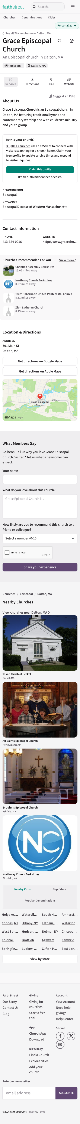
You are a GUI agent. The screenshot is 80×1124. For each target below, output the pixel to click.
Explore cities (38, 1061)
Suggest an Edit (63, 96)
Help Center (64, 1018)
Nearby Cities (22, 889)
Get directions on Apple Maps (40, 371)
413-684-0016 (12, 241)
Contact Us (10, 1007)
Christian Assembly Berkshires (34, 267)
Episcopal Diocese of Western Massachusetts (35, 207)
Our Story (10, 1001)
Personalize (66, 26)
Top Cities (59, 889)
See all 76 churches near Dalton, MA (28, 33)
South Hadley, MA (54, 914)
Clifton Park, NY (53, 948)
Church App (37, 1033)
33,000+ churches (18, 146)
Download (36, 1039)
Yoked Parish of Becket (17, 674)
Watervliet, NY (32, 914)
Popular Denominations (40, 901)
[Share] (71, 41)
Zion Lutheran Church (29, 308)
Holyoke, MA (11, 914)
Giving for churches (36, 1004)
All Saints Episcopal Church (20, 741)
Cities (51, 17)
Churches (9, 17)
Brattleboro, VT (33, 940)
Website (69, 84)
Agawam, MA (51, 940)
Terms (41, 1112)
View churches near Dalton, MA (25, 612)
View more (67, 260)
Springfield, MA (13, 948)
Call (51, 84)
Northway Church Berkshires (33, 280)
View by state (40, 958)
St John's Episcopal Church (20, 808)
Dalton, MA (38, 66)
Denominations (32, 17)
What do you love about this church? (29, 490)
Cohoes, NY (10, 923)
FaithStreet (13, 7)
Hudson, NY (30, 931)
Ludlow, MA (30, 948)
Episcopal (15, 66)
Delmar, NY (50, 931)
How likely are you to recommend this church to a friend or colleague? (38, 527)
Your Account (65, 1001)
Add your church (35, 1069)
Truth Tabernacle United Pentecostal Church (43, 294)
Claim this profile (40, 169)
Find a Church (39, 1054)
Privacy (32, 1112)
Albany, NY (30, 923)
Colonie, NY (10, 940)
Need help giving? (63, 1010)
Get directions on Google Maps (40, 361)
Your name (10, 470)
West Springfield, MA (17, 931)
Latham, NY (50, 923)
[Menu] (72, 6)
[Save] (59, 41)
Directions (32, 84)
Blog (6, 1013)
